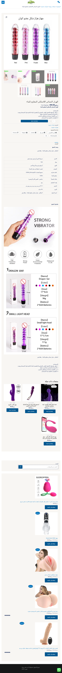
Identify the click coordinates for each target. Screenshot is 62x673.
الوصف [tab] (56, 143)
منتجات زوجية (52, 6)
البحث (56, 463)
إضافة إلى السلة (34, 121)
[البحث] (20, 467)
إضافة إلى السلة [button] (49, 411)
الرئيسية (58, 6)
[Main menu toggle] (3, 2)
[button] (6, 17)
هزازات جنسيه (44, 6)
